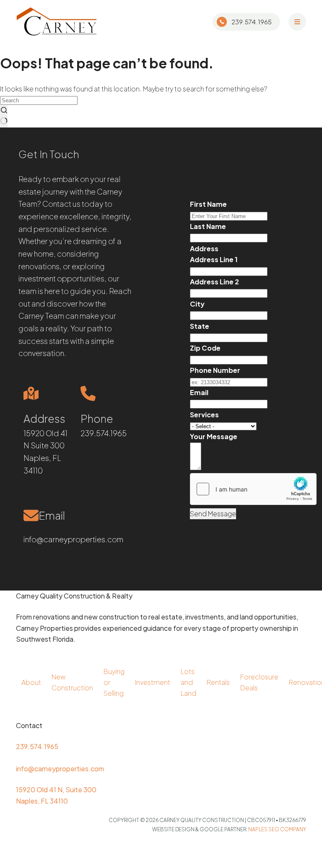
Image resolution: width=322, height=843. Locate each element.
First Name (208, 204)
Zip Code (205, 347)
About (31, 682)
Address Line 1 (214, 259)
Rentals (218, 682)
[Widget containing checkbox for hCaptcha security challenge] (253, 489)
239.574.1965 (251, 22)
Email (199, 392)
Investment (152, 682)
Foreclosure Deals (259, 682)
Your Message (213, 436)
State (199, 326)
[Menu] (297, 22)
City (197, 303)
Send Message (213, 513)
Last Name (208, 226)
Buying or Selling (114, 682)
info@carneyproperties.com (73, 539)
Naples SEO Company (277, 829)
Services (204, 414)
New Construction (72, 682)
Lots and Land (188, 682)
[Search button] (4, 116)
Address (204, 248)
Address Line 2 (214, 281)
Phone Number (215, 370)
